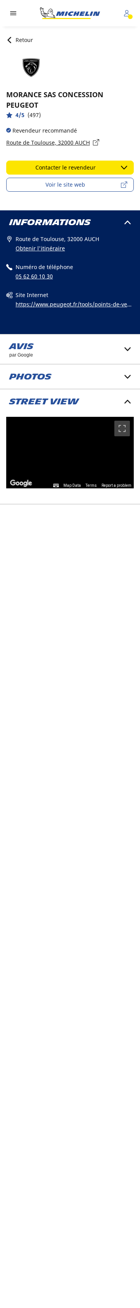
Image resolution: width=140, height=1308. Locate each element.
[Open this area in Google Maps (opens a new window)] (21, 483)
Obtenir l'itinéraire (40, 248)
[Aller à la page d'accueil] (70, 13)
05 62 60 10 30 (34, 276)
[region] (70, 453)
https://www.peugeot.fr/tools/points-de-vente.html (74, 305)
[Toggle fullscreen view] (122, 428)
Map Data (72, 485)
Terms (91, 485)
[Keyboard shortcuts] (56, 485)
